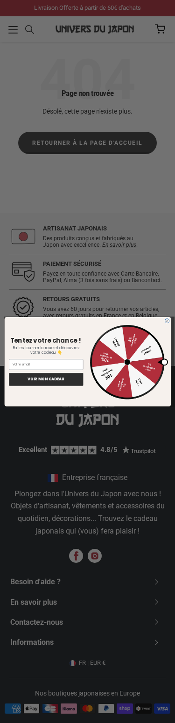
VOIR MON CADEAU (46, 379)
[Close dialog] (167, 320)
